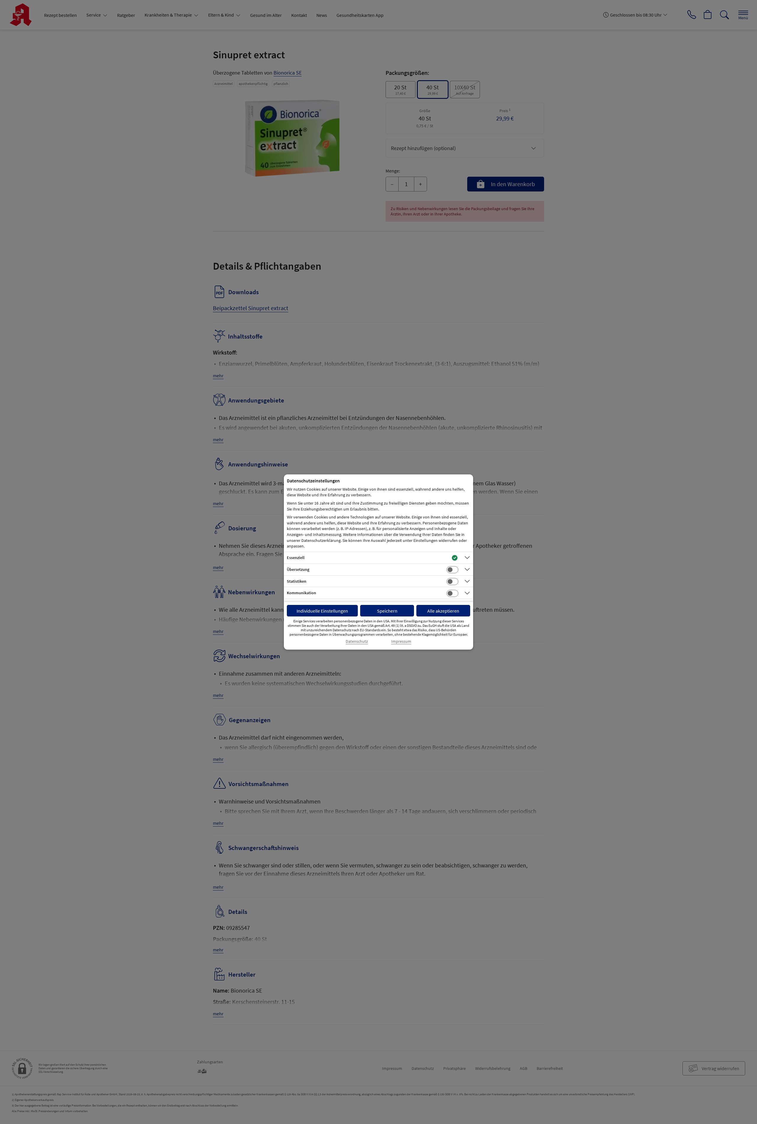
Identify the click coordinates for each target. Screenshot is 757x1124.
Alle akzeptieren (443, 611)
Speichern (387, 611)
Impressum (401, 641)
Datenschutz (357, 641)
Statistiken (296, 581)
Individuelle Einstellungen (322, 611)
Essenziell (296, 557)
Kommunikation (301, 592)
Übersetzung (298, 569)
